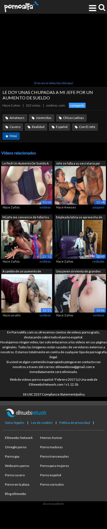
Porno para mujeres (54, 466)
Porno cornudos (52, 484)
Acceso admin (53, 504)
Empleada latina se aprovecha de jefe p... (79, 217)
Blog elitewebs (15, 494)
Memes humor (51, 438)
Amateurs (17, 118)
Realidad (38, 127)
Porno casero (15, 475)
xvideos (45, 207)
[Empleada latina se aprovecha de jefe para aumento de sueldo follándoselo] (80, 239)
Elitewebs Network (19, 438)
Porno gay (12, 456)
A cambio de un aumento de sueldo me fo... (21, 271)
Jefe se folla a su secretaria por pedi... (78, 164)
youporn (98, 207)
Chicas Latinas (73, 118)
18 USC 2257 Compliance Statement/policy (53, 394)
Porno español (50, 475)
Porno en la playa (17, 484)
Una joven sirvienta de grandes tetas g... (78, 271)
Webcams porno (17, 466)
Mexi (13, 136)
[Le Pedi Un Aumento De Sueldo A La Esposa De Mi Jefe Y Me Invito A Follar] (26, 185)
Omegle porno (15, 447)
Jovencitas (44, 118)
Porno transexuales (54, 456)
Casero (15, 127)
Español (61, 127)
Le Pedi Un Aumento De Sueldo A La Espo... (25, 164)
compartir (77, 105)
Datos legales (14, 423)
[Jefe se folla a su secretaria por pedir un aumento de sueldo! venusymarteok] (80, 185)
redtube (98, 261)
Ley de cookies (42, 423)
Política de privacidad (74, 423)
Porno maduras (51, 447)
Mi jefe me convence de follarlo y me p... (25, 217)
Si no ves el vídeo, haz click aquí (53, 83)
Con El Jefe (87, 127)
